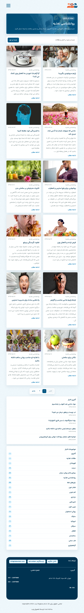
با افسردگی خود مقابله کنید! (28, 130)
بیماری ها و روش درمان (42, 473)
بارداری (42, 497)
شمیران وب (35, 609)
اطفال (42, 531)
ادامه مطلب (72, 95)
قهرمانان (43, 463)
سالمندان (43, 536)
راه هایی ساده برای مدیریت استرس (25, 300)
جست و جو (13, 40)
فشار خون (43, 487)
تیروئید (43, 521)
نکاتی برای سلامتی (69, 357)
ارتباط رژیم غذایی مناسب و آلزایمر (63, 300)
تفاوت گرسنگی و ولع (31, 242)
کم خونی (43, 492)
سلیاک (43, 516)
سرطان (42, 526)
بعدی (33, 391)
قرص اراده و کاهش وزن (66, 242)
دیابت (42, 468)
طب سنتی (42, 540)
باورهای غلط (42, 482)
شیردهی (43, 502)
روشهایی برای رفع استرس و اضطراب (62, 188)
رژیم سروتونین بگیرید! (67, 73)
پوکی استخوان (42, 511)
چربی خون (43, 507)
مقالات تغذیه (43, 458)
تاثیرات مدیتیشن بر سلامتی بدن (27, 188)
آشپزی (43, 453)
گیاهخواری (43, 545)
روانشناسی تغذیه (42, 478)
